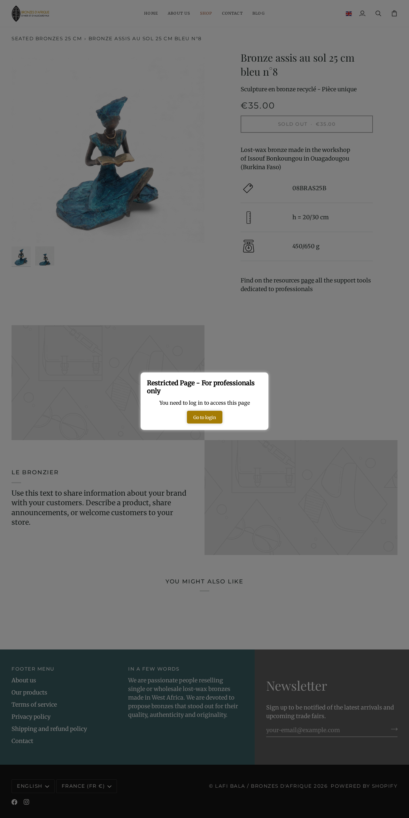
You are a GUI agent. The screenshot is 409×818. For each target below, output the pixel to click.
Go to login (204, 417)
